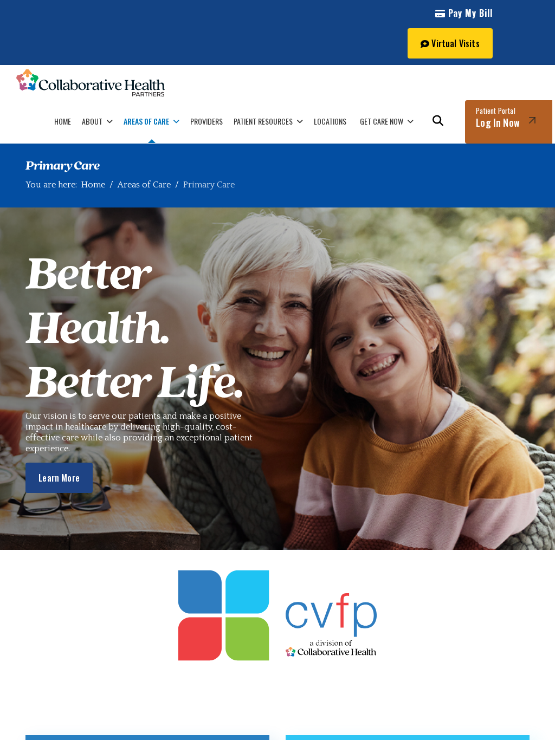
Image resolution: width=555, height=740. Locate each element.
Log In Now (498, 117)
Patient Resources (263, 121)
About (92, 121)
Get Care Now (381, 121)
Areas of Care (146, 121)
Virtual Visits (454, 43)
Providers (206, 121)
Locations (330, 121)
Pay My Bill (469, 13)
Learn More (59, 477)
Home (62, 121)
